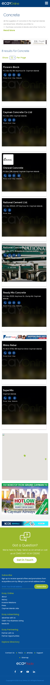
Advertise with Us (8, 618)
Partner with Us (8, 633)
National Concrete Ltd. (16, 247)
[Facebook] (15, 671)
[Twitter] (21, 671)
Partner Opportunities (10, 636)
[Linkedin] (34, 671)
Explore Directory (10, 641)
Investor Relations (9, 602)
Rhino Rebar (10, 345)
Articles (30, 653)
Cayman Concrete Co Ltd (17, 112)
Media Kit (5, 623)
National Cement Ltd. (15, 202)
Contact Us (9, 653)
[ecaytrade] (25, 663)
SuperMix (8, 390)
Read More (9, 30)
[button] (45, 459)
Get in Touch (25, 560)
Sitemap (25, 657)
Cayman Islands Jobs (10, 608)
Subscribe (41, 586)
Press (4, 605)
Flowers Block (11, 67)
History (4, 599)
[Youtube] (27, 671)
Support (40, 653)
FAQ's (20, 653)
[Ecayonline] (10, 3)
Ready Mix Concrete (14, 292)
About (4, 597)
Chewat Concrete (13, 167)
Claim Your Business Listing (12, 621)
